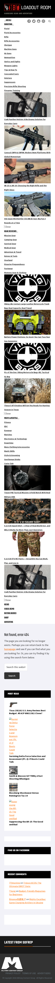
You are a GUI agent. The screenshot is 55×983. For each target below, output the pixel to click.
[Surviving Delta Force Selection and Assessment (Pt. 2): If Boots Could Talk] (13, 719)
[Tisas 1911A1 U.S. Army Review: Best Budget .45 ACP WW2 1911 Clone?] (13, 702)
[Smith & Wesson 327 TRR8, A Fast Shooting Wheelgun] (13, 767)
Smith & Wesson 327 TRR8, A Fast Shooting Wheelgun (26, 777)
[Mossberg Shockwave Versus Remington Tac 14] (13, 784)
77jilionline (14, 882)
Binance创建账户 (17, 899)
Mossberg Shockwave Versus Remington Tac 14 (24, 794)
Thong (12, 891)
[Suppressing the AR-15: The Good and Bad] (13, 801)
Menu (8, 20)
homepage (10, 649)
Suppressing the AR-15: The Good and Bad (26, 823)
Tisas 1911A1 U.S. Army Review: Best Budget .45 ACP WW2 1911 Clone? (27, 712)
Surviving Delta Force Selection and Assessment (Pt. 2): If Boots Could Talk (27, 759)
